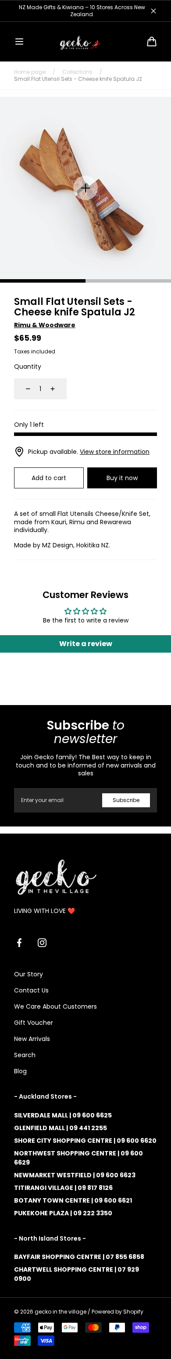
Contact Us (31, 990)
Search (25, 1055)
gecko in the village (60, 1311)
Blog (20, 1071)
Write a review (85, 644)
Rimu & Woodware (44, 325)
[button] (19, 41)
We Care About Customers (55, 1006)
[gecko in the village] (85, 41)
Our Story (28, 974)
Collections (77, 72)
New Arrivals (32, 1038)
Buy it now (122, 478)
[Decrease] (23, 388)
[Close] (153, 10)
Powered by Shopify (117, 1311)
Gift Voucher (33, 1022)
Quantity (27, 366)
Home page (30, 72)
